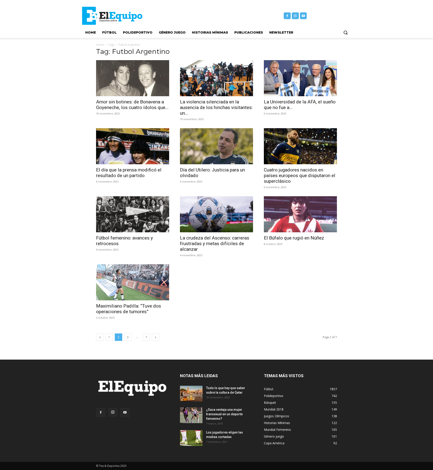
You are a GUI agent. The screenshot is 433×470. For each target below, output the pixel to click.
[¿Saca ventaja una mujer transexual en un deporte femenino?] (191, 415)
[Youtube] (303, 15)
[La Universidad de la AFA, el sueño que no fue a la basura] (300, 78)
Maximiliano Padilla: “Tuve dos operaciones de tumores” (128, 308)
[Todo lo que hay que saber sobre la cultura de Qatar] (191, 394)
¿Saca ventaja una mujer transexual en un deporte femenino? (224, 414)
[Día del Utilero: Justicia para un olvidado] (216, 146)
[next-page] (155, 337)
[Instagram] (295, 15)
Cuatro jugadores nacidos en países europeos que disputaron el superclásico (299, 175)
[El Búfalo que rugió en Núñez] (300, 214)
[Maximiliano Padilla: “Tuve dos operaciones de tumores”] (132, 282)
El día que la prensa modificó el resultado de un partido (128, 172)
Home (100, 45)
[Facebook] (287, 15)
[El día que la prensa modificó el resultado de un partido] (132, 146)
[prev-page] (100, 337)
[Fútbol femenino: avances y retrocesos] (132, 214)
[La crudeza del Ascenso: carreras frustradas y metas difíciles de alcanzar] (216, 214)
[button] (345, 32)
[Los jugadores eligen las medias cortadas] (191, 438)
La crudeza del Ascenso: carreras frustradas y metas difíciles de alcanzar (214, 243)
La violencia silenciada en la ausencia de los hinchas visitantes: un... (216, 107)
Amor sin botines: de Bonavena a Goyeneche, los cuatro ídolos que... (132, 104)
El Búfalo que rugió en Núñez (294, 238)
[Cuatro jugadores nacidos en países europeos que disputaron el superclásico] (300, 146)
